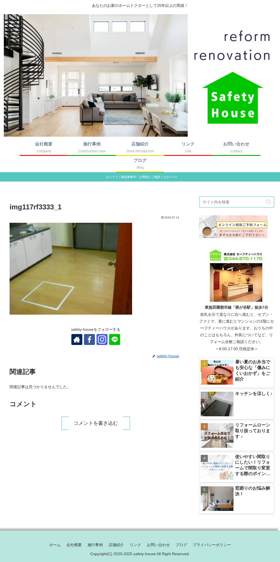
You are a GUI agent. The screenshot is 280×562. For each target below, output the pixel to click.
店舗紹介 (116, 545)
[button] (268, 202)
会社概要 (74, 545)
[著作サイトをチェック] (76, 339)
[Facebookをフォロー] (89, 339)
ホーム (55, 545)
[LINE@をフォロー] (114, 339)
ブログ (181, 545)
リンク (135, 545)
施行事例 (95, 545)
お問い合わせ (158, 545)
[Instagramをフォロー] (102, 339)
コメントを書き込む (96, 423)
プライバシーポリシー (212, 545)
